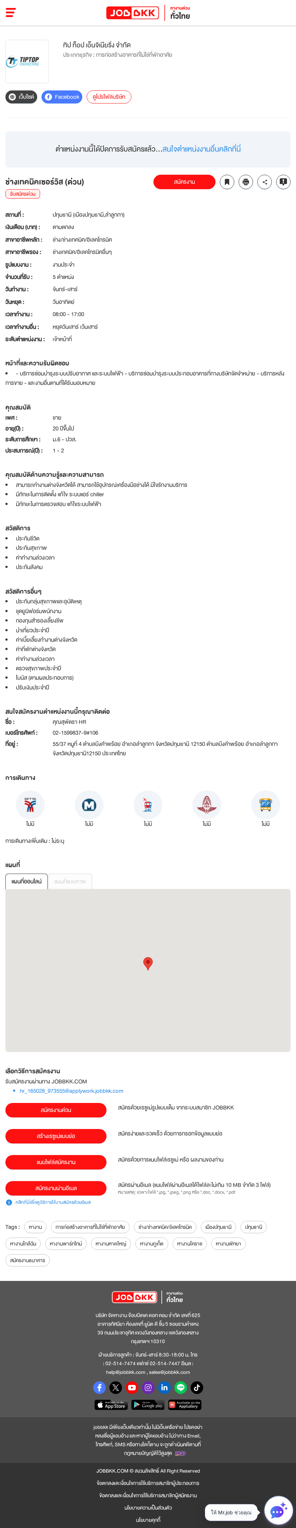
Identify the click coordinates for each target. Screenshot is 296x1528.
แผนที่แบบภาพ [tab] (70, 881)
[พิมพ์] (246, 182)
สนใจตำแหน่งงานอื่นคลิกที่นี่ (201, 149)
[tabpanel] (148, 970)
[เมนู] (11, 12)
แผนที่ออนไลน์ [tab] (27, 881)
